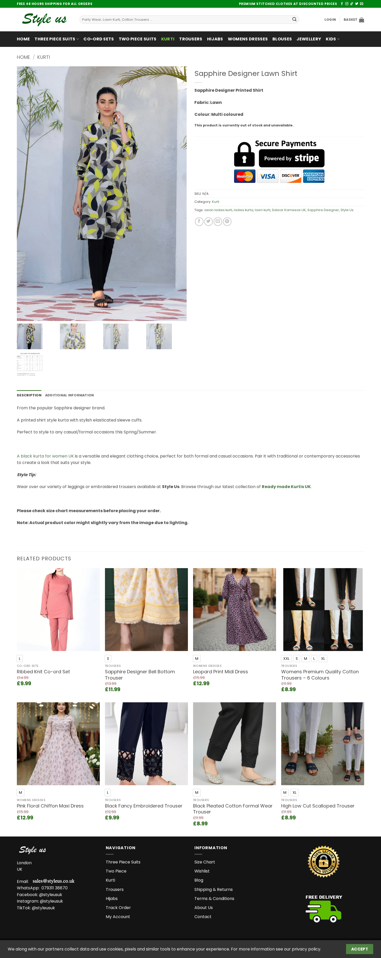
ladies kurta (243, 210)
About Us (203, 908)
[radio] (20, 658)
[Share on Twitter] (208, 221)
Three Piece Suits (54, 39)
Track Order (118, 908)
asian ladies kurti (218, 210)
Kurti (168, 39)
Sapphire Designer (323, 210)
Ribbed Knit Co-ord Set (43, 672)
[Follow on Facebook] (341, 4)
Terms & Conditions (214, 899)
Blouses (282, 39)
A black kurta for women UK (45, 456)
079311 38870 (54, 888)
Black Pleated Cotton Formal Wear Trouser (233, 809)
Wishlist (202, 871)
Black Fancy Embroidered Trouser (143, 806)
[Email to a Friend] (218, 221)
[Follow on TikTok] (351, 4)
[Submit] (294, 19)
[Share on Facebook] (199, 221)
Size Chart (204, 862)
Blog (198, 880)
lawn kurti (262, 210)
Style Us (347, 210)
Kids (331, 39)
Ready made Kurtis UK (286, 487)
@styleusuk (50, 895)
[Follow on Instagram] (346, 4)
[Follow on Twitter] (356, 4)
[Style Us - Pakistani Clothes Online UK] (44, 19)
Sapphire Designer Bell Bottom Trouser (140, 675)
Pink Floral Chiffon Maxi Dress (50, 806)
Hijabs (215, 39)
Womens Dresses (248, 39)
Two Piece (116, 871)
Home (23, 39)
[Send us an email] (361, 4)
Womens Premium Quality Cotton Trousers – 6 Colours (320, 675)
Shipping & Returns (213, 889)
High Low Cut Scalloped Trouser (318, 806)
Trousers (190, 39)
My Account (118, 917)
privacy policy (306, 949)
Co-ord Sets (98, 39)
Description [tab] (29, 395)
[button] (330, 19)
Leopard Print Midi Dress (220, 672)
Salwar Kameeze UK (289, 210)
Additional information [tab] (69, 395)
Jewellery (309, 39)
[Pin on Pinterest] (227, 221)
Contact (202, 917)
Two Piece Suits (138, 39)
